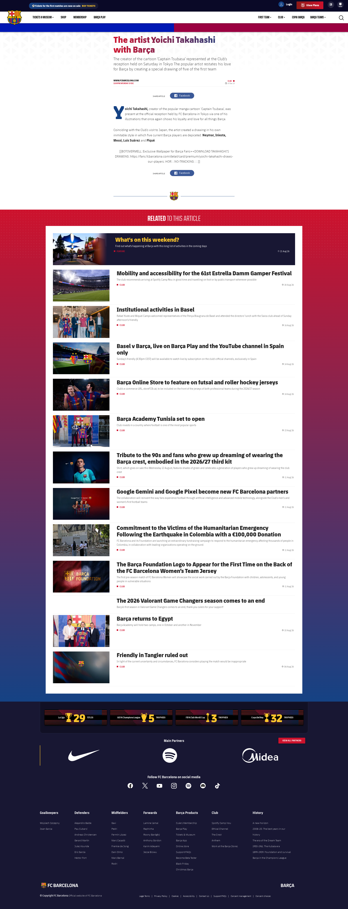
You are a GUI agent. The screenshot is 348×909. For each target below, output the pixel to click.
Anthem (216, 840)
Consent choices (263, 896)
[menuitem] (340, 4)
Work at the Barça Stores (225, 846)
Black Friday (182, 863)
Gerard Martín (81, 840)
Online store (182, 846)
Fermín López (118, 834)
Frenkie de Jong (120, 846)
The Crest (216, 834)
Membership (79, 17)
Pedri (114, 828)
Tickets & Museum (42, 17)
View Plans (312, 5)
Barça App (181, 840)
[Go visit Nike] (84, 755)
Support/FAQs (183, 852)
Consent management (241, 896)
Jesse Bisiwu (150, 852)
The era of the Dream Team (267, 840)
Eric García (79, 852)
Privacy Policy (160, 896)
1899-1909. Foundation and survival (272, 852)
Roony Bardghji (151, 834)
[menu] (340, 4)
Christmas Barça (184, 869)
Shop (63, 17)
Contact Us (204, 896)
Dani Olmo (117, 852)
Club (280, 17)
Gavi (113, 823)
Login (286, 5)
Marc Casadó (118, 840)
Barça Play (99, 17)
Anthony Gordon (152, 840)
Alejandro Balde (82, 823)
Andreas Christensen (85, 834)
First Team (263, 17)
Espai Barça (298, 17)
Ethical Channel (220, 828)
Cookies (175, 896)
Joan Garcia (46, 828)
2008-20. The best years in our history (269, 831)
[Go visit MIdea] (260, 755)
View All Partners (291, 740)
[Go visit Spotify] (169, 755)
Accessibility (189, 896)
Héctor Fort (80, 857)
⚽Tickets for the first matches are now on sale (63, 5)
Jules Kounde (81, 846)
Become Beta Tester (186, 857)
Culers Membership (186, 823)
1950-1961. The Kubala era (266, 846)
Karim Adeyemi (151, 846)
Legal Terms (144, 896)
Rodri (114, 863)
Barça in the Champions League (269, 857)
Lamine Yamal (150, 823)
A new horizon (260, 823)
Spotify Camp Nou (221, 823)
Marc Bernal (117, 857)
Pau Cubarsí (80, 828)
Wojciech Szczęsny (50, 823)
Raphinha (148, 828)
